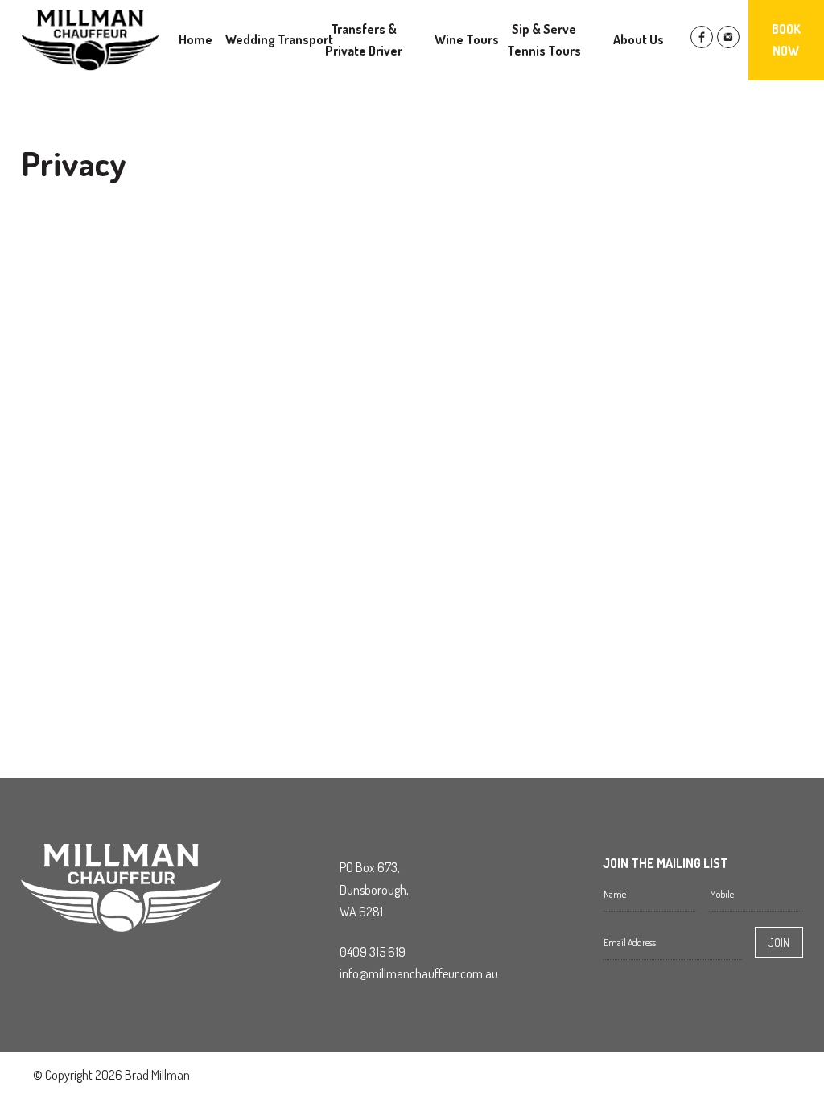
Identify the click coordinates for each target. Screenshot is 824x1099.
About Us (638, 39)
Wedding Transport (279, 39)
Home (195, 39)
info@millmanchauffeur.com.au (419, 973)
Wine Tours (467, 39)
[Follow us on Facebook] (701, 43)
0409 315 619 (373, 952)
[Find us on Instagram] (728, 43)
